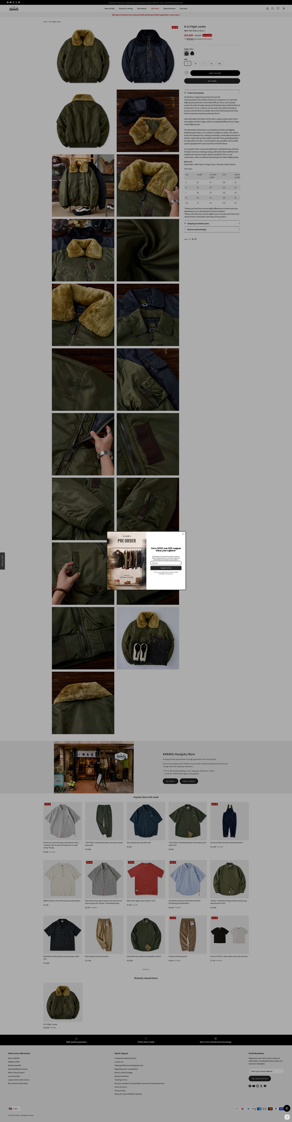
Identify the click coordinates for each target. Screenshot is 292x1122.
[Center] (183, 534)
